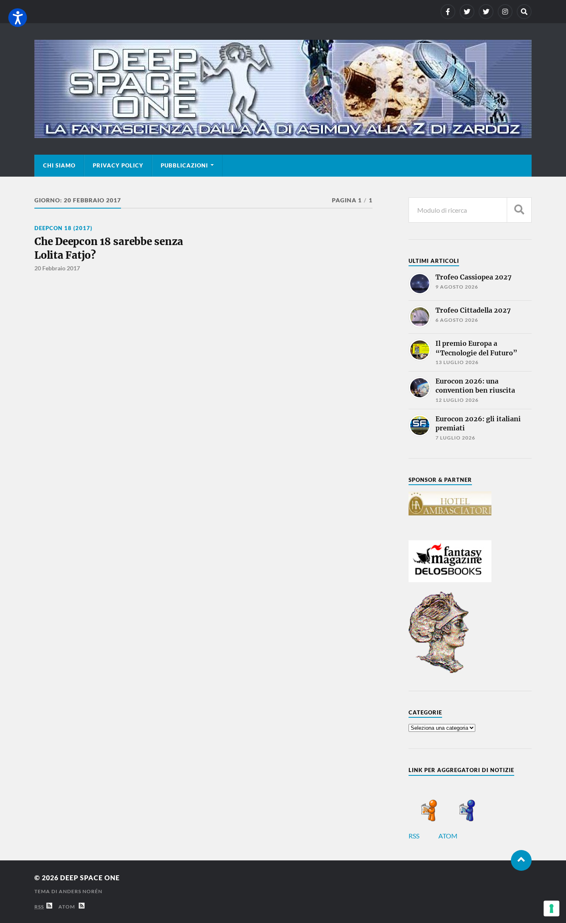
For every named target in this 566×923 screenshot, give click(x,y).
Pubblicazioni (184, 165)
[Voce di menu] (447, 11)
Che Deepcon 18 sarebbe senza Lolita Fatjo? (108, 248)
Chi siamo (59, 165)
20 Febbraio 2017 (57, 268)
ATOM (448, 836)
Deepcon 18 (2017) (63, 228)
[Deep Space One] (283, 89)
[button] (17, 17)
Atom (68, 907)
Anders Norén (80, 891)
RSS (415, 836)
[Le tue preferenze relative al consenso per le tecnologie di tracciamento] (551, 908)
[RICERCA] (519, 210)
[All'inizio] (521, 860)
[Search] (524, 11)
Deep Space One (90, 878)
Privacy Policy (118, 165)
